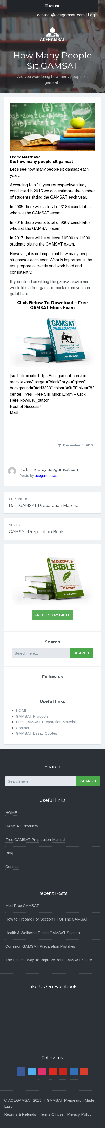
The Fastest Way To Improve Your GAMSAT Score (48, 960)
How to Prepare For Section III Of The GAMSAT (46, 919)
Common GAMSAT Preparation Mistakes (40, 946)
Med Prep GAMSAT (22, 905)
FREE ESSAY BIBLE (53, 615)
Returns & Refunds (20, 1114)
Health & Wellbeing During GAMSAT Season (42, 932)
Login (93, 15)
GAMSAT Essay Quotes (36, 733)
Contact (22, 728)
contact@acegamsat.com (61, 15)
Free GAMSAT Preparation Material (46, 722)
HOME (22, 710)
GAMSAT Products (32, 716)
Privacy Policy (79, 1114)
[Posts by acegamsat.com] (12, 471)
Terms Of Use (51, 1114)
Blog (9, 853)
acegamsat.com (47, 476)
